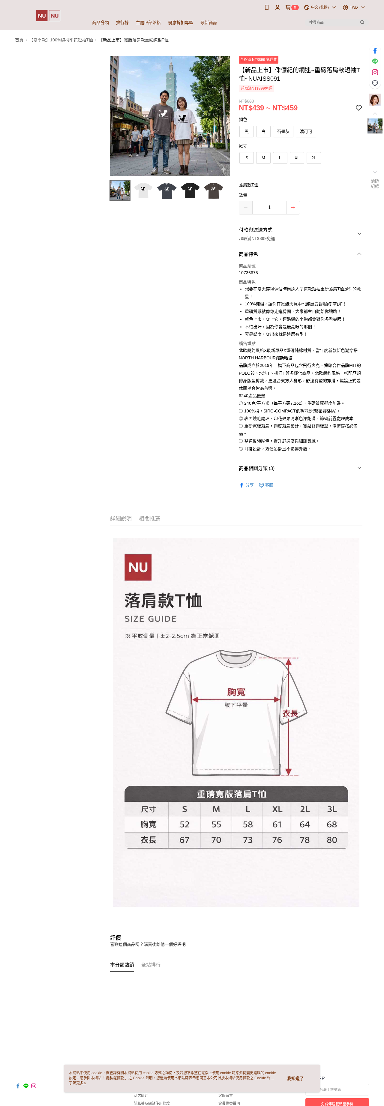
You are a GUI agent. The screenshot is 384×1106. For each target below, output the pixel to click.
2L (313, 157)
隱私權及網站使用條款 (152, 1104)
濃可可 (306, 131)
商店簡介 (141, 1096)
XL (297, 157)
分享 (249, 485)
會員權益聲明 (229, 1104)
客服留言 (225, 1096)
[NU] (48, 15)
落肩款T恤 (248, 184)
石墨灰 (283, 131)
